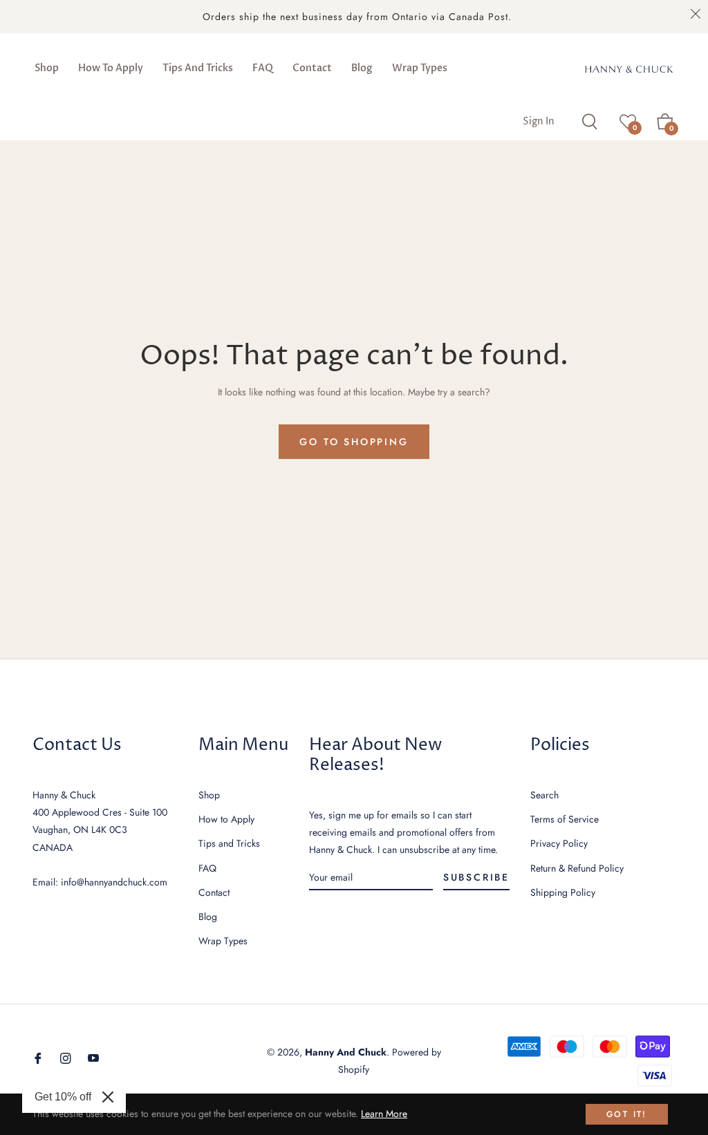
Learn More (384, 1113)
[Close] (107, 1097)
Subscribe (476, 877)
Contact (214, 892)
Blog (207, 916)
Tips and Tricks (229, 843)
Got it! (626, 1114)
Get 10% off (63, 1097)
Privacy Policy (559, 843)
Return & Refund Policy (577, 868)
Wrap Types (223, 941)
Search (544, 795)
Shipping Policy (562, 892)
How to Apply (226, 819)
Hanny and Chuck (345, 1052)
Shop (209, 795)
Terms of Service (564, 819)
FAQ (207, 868)
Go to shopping (353, 442)
